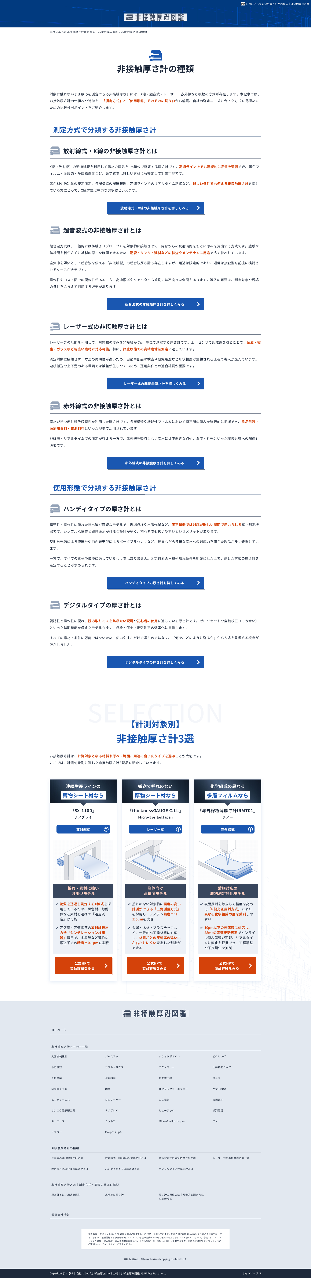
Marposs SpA (113, 1132)
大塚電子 (218, 1099)
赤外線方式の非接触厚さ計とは (69, 1168)
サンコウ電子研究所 (63, 1110)
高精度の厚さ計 (114, 1194)
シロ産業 (56, 1078)
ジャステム (111, 1056)
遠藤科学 (110, 1078)
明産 (107, 1089)
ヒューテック (167, 1110)
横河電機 (218, 1110)
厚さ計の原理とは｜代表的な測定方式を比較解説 (181, 1196)
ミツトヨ (110, 1121)
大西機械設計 (59, 1056)
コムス (216, 1078)
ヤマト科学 (219, 1089)
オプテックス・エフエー (173, 1089)
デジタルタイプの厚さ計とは (176, 1168)
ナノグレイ (111, 1110)
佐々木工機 (165, 1078)
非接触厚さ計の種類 (65, 1148)
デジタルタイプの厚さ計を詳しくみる (154, 662)
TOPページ (59, 1030)
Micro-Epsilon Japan (171, 1121)
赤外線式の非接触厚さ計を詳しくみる (154, 462)
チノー (216, 1121)
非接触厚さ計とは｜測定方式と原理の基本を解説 (85, 1185)
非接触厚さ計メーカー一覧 (69, 1047)
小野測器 (56, 1067)
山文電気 (164, 1099)
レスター (56, 1132)
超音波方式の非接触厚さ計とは (177, 1158)
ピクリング (219, 1056)
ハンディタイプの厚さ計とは (122, 1168)
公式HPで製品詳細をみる (82, 966)
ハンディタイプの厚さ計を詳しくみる (154, 582)
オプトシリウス (114, 1067)
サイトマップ (250, 1273)
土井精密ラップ (222, 1067)
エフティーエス (60, 1099)
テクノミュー (167, 1067)
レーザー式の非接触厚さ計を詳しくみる (154, 383)
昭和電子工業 (59, 1089)
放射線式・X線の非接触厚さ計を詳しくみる (154, 207)
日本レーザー (113, 1099)
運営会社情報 (60, 1215)
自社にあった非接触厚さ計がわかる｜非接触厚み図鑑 (277, 3)
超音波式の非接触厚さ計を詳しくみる (154, 304)
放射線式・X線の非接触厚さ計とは (125, 1158)
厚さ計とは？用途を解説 (65, 1194)
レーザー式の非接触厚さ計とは (231, 1158)
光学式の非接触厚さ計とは (67, 1158)
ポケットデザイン (169, 1056)
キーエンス (58, 1121)
